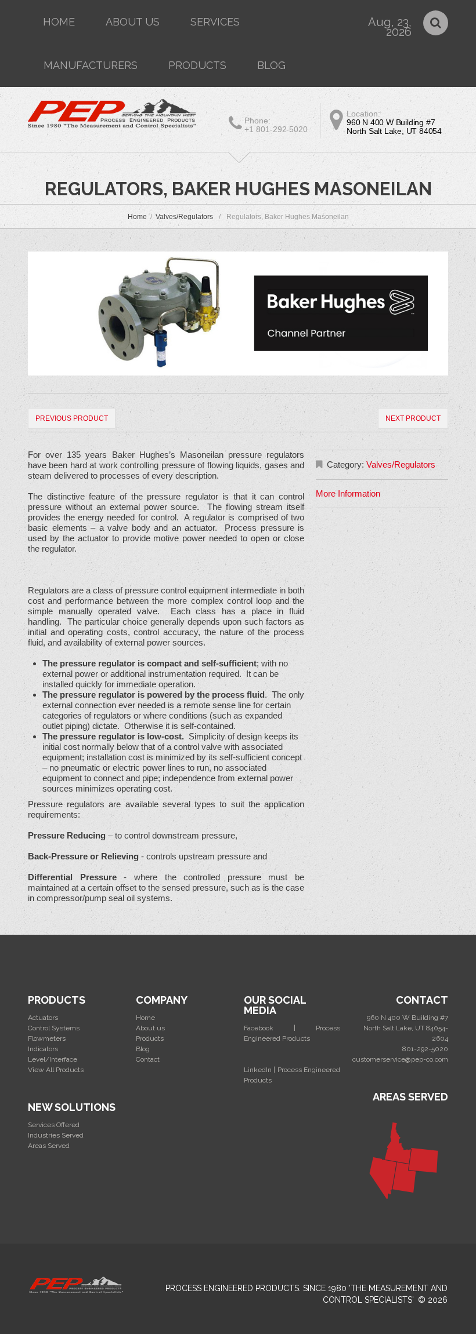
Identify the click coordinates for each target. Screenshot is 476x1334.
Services (215, 22)
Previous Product (71, 418)
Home (59, 22)
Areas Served (49, 1146)
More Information (348, 493)
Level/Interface (52, 1059)
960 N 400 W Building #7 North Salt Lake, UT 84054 (394, 127)
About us (133, 22)
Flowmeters (47, 1038)
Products (197, 65)
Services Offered (54, 1125)
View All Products (56, 1070)
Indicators (43, 1049)
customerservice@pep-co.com (400, 1059)
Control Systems (54, 1028)
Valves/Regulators (184, 217)
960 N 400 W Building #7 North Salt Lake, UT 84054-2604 (405, 1028)
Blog (271, 65)
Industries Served (56, 1135)
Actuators (43, 1018)
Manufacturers (91, 65)
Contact (148, 1059)
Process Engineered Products (232, 1288)
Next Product (413, 418)
